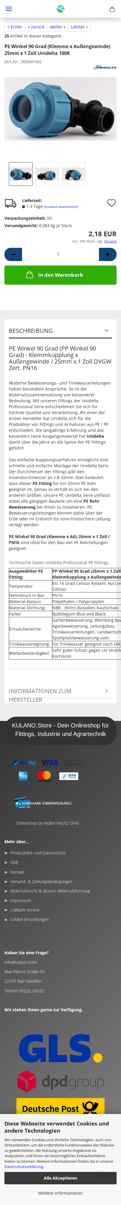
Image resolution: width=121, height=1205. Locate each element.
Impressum (20, 900)
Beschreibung (31, 331)
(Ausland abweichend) (61, 206)
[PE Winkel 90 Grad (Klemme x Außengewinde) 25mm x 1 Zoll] (60, 108)
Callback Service (25, 910)
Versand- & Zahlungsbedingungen (41, 881)
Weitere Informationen (60, 1193)
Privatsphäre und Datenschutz (37, 853)
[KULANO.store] (60, 9)
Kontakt (17, 872)
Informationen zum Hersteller (40, 693)
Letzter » (79, 27)
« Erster (14, 27)
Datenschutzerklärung (23, 1166)
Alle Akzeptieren (60, 1178)
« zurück (36, 27)
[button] (13, 254)
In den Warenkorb (60, 274)
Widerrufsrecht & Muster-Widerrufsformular (50, 891)
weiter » (57, 27)
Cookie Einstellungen (29, 919)
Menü (9, 9)
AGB (14, 862)
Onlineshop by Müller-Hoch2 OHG (47, 823)
